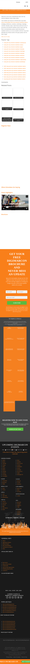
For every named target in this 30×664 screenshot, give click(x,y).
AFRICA (3, 492)
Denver (3, 468)
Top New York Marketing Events (9, 609)
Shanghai (19, 503)
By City (14, 449)
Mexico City (19, 488)
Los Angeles (4, 476)
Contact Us (5, 570)
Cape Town (4, 495)
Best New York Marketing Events (9, 607)
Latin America (5, 508)
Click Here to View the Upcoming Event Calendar (15, 453)
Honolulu (4, 471)
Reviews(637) (22, 2)
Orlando (18, 465)
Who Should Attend (7, 545)
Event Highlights (7, 192)
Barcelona (4, 482)
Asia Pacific (4, 503)
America (4, 501)
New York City (19, 463)
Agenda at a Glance (7, 542)
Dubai (3, 488)
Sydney (18, 514)
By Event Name (8, 449)
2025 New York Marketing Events (9, 605)
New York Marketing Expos (8, 612)
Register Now (5, 126)
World (3, 509)
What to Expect (6, 544)
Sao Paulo (19, 491)
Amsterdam (4, 480)
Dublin (3, 484)
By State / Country (19, 449)
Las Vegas (4, 474)
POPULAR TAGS (6, 602)
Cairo (3, 494)
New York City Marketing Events (22, 640)
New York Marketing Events (8, 604)
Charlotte (4, 463)
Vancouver (19, 484)
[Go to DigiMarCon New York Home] (5, 8)
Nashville (19, 461)
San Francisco (19, 471)
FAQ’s (4, 548)
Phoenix (18, 468)
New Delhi (19, 502)
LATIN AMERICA (19, 486)
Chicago (4, 465)
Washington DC (20, 474)
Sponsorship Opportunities (8, 567)
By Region (25, 449)
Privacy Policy (9, 657)
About (4, 540)
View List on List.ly (5, 36)
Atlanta (3, 460)
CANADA (18, 479)
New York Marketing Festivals (9, 621)
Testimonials (5, 565)
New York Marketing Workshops (9, 629)
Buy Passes (5, 562)
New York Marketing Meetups (9, 624)
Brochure (4, 214)
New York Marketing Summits (9, 627)
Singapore (19, 505)
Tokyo (18, 507)
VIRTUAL (3, 499)
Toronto (18, 482)
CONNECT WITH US (13, 594)
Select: (3, 449)
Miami (18, 460)
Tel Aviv (3, 489)
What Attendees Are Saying (10, 187)
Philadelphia (19, 466)
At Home (4, 504)
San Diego (19, 469)
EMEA (3, 506)
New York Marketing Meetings (9, 623)
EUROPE (3, 478)
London (18, 495)
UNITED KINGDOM (20, 494)
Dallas (3, 466)
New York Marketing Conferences (10, 610)
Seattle (18, 473)
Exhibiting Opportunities (8, 568)
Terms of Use (24, 657)
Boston (3, 461)
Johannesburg (5, 497)
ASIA (17, 500)
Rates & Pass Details (7, 564)
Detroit (3, 469)
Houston (4, 473)
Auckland (19, 511)
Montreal (19, 481)
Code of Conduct (16, 657)
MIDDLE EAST (4, 486)
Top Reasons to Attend (7, 547)
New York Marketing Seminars (9, 626)
